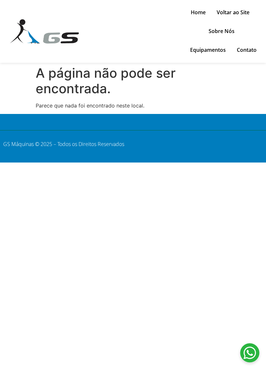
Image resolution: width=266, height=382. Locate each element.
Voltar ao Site (233, 12)
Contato (247, 49)
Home (198, 12)
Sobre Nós (222, 31)
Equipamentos (208, 49)
